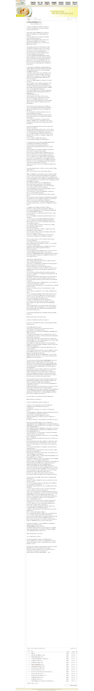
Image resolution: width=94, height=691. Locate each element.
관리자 (67, 653)
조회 (76, 651)
